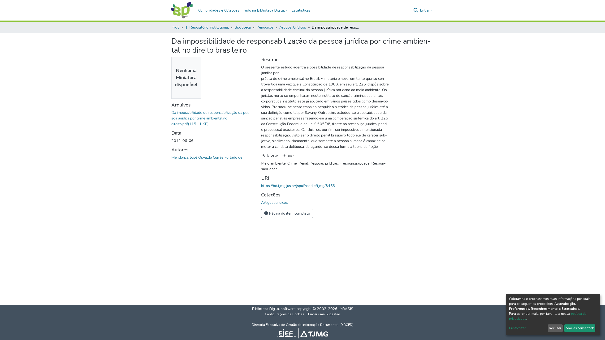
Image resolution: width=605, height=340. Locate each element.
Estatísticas (301, 10)
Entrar (425, 10)
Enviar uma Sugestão (324, 314)
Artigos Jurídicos (292, 27)
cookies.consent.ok (580, 328)
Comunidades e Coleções (218, 10)
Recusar (555, 328)
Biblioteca (242, 27)
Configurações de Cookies (284, 314)
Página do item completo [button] (289, 213)
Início (176, 27)
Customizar (517, 328)
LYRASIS (345, 308)
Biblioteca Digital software (274, 308)
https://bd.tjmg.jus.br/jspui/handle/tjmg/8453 (298, 185)
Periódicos (265, 27)
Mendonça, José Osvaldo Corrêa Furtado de (206, 157)
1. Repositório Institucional (207, 27)
